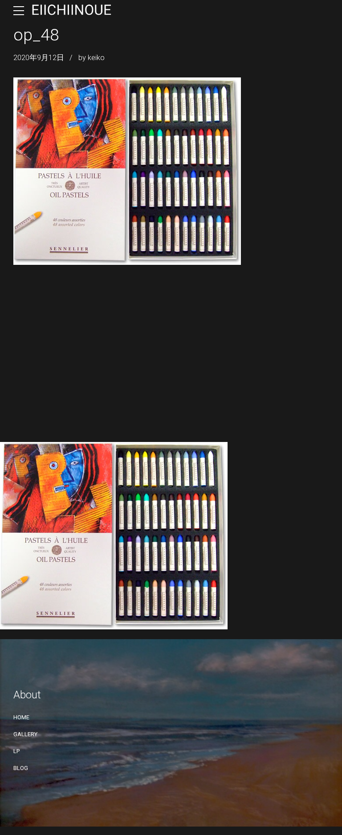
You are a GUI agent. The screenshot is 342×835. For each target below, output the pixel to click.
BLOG (20, 768)
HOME (21, 717)
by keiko (91, 57)
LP (16, 751)
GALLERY (25, 734)
